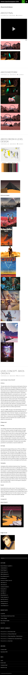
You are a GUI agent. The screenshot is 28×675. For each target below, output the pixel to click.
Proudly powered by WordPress (6, 673)
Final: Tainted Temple (5, 620)
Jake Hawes (3, 582)
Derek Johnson (4, 572)
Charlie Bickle (3, 567)
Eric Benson (12, 15)
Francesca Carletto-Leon (6, 580)
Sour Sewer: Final (11, 631)
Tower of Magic (4, 618)
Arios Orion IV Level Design (12, 140)
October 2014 (3, 649)
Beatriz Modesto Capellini (6, 565)
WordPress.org (4, 667)
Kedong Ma (3, 588)
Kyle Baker (3, 590)
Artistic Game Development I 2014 (10, 1)
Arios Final (7, 13)
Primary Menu (26, 1)
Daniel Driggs (3, 570)
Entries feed (3, 662)
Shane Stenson (4, 601)
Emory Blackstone (4, 576)
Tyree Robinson (4, 605)
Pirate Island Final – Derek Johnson (15, 636)
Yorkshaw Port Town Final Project (15, 638)
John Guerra (3, 584)
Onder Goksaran (4, 597)
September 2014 (4, 651)
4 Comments (19, 15)
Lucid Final (3, 613)
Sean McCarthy (4, 599)
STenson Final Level (12, 633)
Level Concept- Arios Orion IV (12, 372)
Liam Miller (3, 593)
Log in (2, 660)
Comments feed (4, 665)
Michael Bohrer (4, 595)
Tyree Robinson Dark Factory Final (7, 615)
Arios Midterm (9, 72)
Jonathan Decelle (4, 586)
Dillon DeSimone (4, 574)
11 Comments (21, 74)
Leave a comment (21, 375)
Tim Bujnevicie (4, 603)
